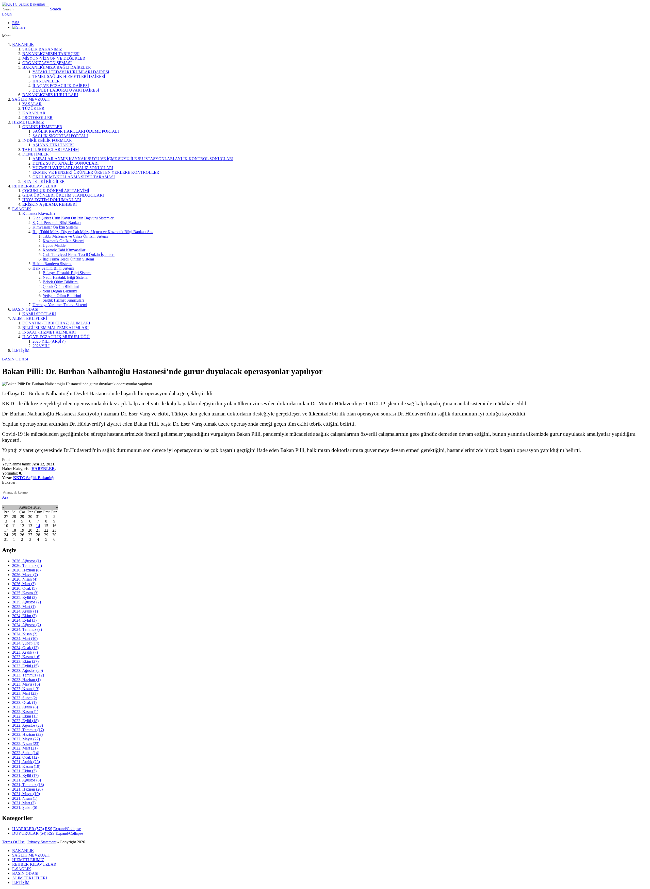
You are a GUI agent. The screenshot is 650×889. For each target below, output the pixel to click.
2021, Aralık (26, 762)
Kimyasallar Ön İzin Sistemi (55, 227)
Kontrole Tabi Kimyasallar (64, 250)
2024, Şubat (25, 643)
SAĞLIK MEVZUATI (31, 99)
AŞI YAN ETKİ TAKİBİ (53, 145)
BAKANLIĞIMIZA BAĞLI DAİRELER (56, 67)
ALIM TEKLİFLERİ (29, 318)
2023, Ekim (25, 661)
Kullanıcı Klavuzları (38, 213)
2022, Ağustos (27, 725)
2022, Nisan (25, 743)
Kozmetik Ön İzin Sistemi (63, 241)
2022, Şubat (25, 753)
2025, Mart (24, 606)
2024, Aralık (25, 611)
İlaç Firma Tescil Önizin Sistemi (68, 259)
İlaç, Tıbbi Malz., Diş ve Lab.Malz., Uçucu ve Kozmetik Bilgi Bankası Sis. (92, 232)
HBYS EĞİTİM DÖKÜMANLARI (51, 200)
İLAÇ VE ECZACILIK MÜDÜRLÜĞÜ (56, 337)
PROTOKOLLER (37, 117)
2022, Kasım (25, 711)
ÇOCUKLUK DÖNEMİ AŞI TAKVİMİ (55, 190)
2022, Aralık (25, 707)
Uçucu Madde (54, 245)
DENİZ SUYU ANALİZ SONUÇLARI (65, 163)
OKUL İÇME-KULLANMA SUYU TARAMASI (73, 177)
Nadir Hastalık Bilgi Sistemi (65, 277)
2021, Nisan (24, 798)
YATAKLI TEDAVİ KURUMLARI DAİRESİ (70, 72)
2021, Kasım (26, 766)
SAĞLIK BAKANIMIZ (42, 49)
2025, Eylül (24, 597)
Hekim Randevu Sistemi (52, 264)
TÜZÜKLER (33, 108)
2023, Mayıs (26, 684)
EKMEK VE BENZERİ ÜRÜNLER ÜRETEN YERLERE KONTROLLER (95, 172)
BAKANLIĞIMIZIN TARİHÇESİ (50, 53)
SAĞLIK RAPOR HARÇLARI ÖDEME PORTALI (75, 131)
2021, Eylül (25, 775)
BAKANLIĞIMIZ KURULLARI (50, 95)
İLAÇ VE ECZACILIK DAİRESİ (60, 85)
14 (38, 526)
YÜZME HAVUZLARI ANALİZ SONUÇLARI (72, 168)
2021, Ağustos (26, 780)
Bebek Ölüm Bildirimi (60, 282)
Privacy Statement (41, 842)
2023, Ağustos (27, 670)
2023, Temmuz (28, 675)
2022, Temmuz (28, 730)
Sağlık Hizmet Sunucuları (63, 300)
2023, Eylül (25, 666)
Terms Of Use (13, 842)
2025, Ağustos (26, 602)
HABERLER (43, 468)
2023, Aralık (25, 652)
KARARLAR (33, 113)
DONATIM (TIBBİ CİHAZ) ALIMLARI (56, 323)
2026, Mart (24, 584)
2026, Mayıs (25, 574)
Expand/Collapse (67, 829)
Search (55, 9)
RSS (16, 23)
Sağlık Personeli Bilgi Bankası (56, 222)
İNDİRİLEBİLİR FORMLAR (47, 140)
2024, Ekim (24, 616)
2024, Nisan (24, 634)
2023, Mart (25, 693)
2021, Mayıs (26, 794)
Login (7, 14)
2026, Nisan (24, 579)
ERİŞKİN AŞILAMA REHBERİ (49, 204)
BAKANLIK (23, 44)
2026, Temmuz (27, 565)
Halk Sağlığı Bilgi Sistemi (53, 268)
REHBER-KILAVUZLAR (34, 186)
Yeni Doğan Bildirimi (60, 291)
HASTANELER (46, 81)
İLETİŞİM (20, 350)
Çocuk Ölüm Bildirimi (61, 286)
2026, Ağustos (26, 561)
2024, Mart (25, 638)
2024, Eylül (24, 620)
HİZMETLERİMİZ (28, 122)
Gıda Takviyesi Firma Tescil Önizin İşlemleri (79, 254)
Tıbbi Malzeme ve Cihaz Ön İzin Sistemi (75, 236)
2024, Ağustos (26, 625)
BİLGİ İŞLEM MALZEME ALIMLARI (55, 327)
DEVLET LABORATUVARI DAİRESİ (65, 90)
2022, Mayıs (26, 739)
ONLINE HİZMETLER (42, 127)
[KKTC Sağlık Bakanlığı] (23, 4)
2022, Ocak (25, 757)
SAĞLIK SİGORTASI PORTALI (60, 136)
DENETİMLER (35, 154)
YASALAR (32, 104)
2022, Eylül (25, 721)
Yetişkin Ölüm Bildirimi (62, 295)
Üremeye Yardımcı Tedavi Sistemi (59, 305)
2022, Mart (25, 748)
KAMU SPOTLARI (39, 314)
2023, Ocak (24, 702)
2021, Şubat (24, 807)
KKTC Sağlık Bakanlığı (33, 478)
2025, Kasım (25, 593)
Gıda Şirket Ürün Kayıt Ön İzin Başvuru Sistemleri (73, 218)
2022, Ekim (25, 716)
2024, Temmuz (27, 629)
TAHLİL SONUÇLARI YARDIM (50, 149)
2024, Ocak (25, 648)
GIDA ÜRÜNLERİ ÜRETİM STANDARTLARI (63, 195)
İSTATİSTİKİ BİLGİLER (43, 181)
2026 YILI (41, 346)
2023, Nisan (25, 689)
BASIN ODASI (25, 309)
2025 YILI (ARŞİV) (49, 341)
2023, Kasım (26, 657)
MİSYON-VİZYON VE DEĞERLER (53, 58)
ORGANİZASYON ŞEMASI (47, 63)
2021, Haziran (27, 789)
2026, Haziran (26, 570)
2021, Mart (24, 803)
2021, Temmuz (28, 784)
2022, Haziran (27, 734)
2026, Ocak (24, 588)
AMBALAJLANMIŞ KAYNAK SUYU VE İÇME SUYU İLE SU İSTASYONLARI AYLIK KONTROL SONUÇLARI (132, 158)
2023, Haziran (26, 679)
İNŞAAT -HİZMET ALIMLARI (49, 332)
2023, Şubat (24, 698)
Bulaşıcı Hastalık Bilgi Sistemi (67, 273)
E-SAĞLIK (21, 209)
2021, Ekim (24, 771)
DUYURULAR (29, 833)
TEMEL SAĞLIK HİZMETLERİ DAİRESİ (68, 76)
